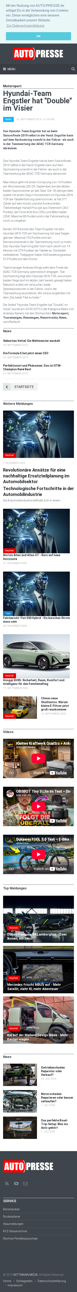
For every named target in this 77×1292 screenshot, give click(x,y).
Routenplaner (11, 1216)
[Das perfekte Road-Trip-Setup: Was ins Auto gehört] (20, 1118)
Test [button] (7, 613)
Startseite (24, 387)
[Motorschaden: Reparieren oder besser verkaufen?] (20, 1092)
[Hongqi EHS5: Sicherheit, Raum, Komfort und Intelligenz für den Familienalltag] (36, 636)
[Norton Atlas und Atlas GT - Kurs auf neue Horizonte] (36, 510)
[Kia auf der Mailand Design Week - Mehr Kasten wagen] (38, 998)
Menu (11, 69)
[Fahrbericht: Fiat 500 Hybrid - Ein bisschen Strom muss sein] (36, 573)
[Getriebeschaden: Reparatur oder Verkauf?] (20, 1065)
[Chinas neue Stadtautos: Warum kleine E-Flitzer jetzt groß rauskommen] (20, 698)
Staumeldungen (13, 1224)
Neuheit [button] (9, 455)
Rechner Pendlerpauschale (20, 1238)
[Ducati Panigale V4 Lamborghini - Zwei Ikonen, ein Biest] (38, 897)
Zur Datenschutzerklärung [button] (25, 25)
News (8, 119)
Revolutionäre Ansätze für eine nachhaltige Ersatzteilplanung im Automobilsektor (36, 475)
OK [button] (38, 36)
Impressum (15, 1285)
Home (7, 1281)
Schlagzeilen (24, 1281)
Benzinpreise (11, 1209)
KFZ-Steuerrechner (15, 1231)
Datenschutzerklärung (52, 1281)
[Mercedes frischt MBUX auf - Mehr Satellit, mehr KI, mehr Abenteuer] (38, 948)
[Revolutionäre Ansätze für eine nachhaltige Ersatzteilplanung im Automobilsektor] (38, 412)
